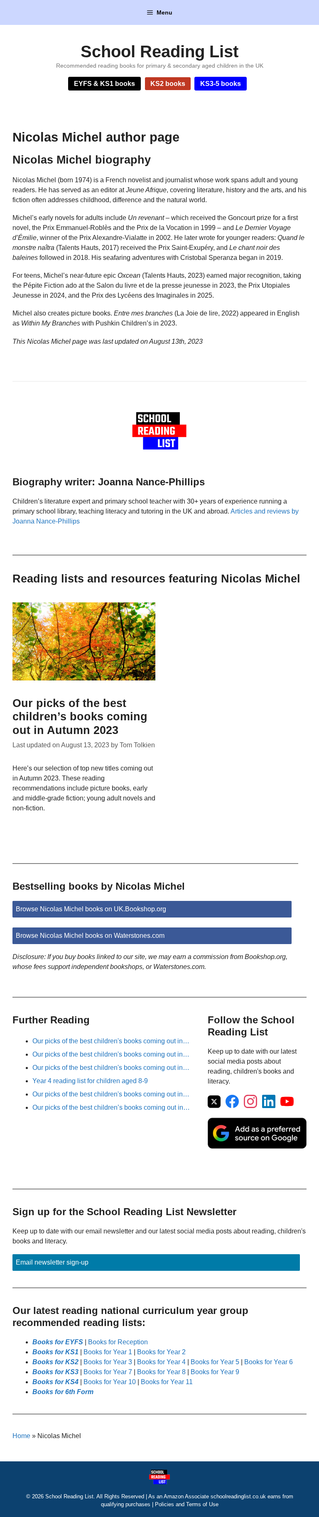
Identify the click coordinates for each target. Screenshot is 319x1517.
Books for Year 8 (161, 1371)
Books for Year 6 (268, 1361)
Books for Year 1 (107, 1352)
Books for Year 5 (215, 1361)
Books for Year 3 (107, 1361)
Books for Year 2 (161, 1352)
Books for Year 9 (215, 1371)
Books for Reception (118, 1342)
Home (21, 1435)
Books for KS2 (55, 1361)
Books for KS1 (55, 1352)
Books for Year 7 (107, 1371)
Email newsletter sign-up (52, 1262)
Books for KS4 (55, 1381)
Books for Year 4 (161, 1361)
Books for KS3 (55, 1371)
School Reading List (159, 51)
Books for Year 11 (167, 1381)
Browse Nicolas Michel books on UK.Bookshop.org (91, 909)
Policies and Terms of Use (186, 1504)
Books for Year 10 (109, 1381)
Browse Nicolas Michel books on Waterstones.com (90, 935)
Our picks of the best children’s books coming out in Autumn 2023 (79, 716)
